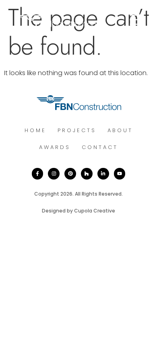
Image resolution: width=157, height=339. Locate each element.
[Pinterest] (70, 174)
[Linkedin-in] (103, 174)
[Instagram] (54, 174)
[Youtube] (120, 174)
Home (35, 130)
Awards (54, 147)
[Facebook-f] (37, 174)
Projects (77, 130)
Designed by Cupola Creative (78, 210)
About (120, 130)
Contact (100, 147)
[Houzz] (87, 174)
